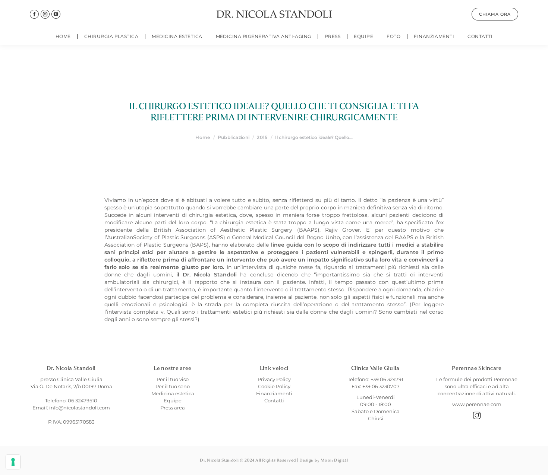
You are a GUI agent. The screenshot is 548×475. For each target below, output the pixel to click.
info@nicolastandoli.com (79, 408)
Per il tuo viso (173, 379)
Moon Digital (334, 460)
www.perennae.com (476, 404)
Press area (172, 408)
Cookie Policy (274, 386)
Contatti (274, 400)
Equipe (173, 400)
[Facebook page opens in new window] (34, 14)
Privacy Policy (274, 379)
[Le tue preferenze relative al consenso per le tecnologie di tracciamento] (13, 462)
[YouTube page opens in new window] (55, 14)
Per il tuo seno (172, 386)
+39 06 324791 (387, 379)
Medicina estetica (172, 393)
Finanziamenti (274, 393)
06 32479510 (82, 400)
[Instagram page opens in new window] (45, 14)
